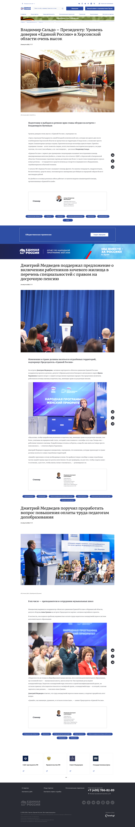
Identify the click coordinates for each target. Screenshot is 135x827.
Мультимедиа (94, 14)
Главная (23, 22)
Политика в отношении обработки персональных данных (37, 820)
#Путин (49, 216)
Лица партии (34, 14)
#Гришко (74, 738)
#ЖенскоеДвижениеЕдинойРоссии (62, 496)
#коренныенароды (68, 500)
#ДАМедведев (28, 496)
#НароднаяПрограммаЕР (62, 734)
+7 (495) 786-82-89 (101, 790)
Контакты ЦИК (27, 792)
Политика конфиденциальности (30, 818)
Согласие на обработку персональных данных (34, 821)
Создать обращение (99, 234)
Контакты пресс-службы (52, 792)
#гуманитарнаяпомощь (75, 216)
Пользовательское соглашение (30, 816)
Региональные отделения (66, 14)
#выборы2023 (103, 216)
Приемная (82, 14)
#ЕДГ (67, 220)
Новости (41, 22)
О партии (23, 14)
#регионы (91, 216)
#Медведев (41, 496)
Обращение (74, 8)
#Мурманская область (31, 734)
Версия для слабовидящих (107, 3)
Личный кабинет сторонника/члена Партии (99, 8)
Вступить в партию (108, 14)
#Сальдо (60, 216)
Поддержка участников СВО (67, 18)
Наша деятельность (49, 14)
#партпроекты (82, 496)
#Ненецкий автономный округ (101, 496)
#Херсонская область (34, 216)
